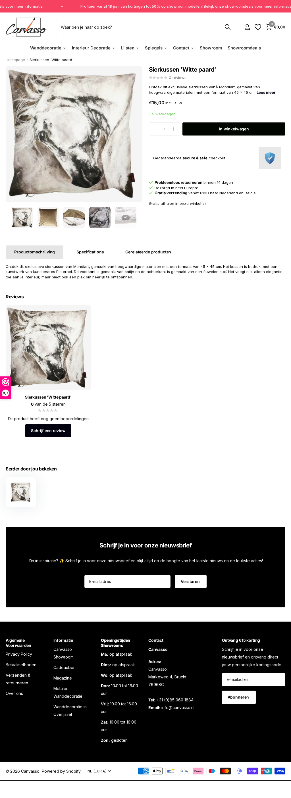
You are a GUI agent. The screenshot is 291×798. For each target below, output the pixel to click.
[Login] (247, 27)
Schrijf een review (48, 430)
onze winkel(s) (193, 203)
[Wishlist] (257, 27)
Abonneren (239, 697)
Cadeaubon (64, 667)
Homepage (15, 59)
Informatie (63, 640)
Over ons (14, 693)
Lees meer (266, 92)
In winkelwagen (234, 128)
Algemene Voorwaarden (18, 643)
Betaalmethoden (21, 664)
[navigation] (22, 217)
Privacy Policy (19, 654)
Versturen (191, 581)
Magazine (62, 678)
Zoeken (227, 27)
